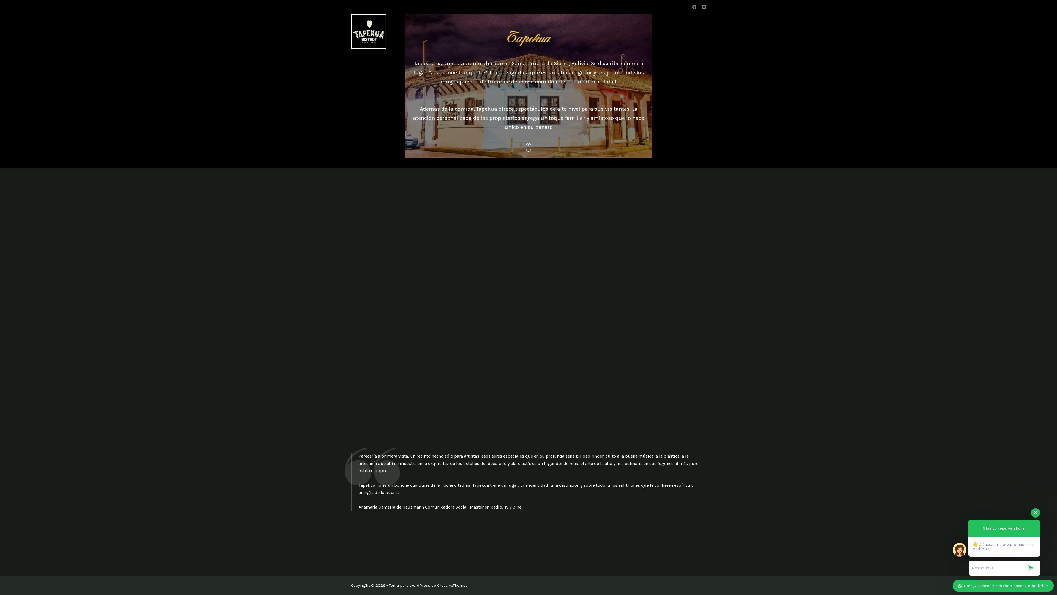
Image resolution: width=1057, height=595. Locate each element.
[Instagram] (704, 7)
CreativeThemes (452, 585)
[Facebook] (694, 7)
